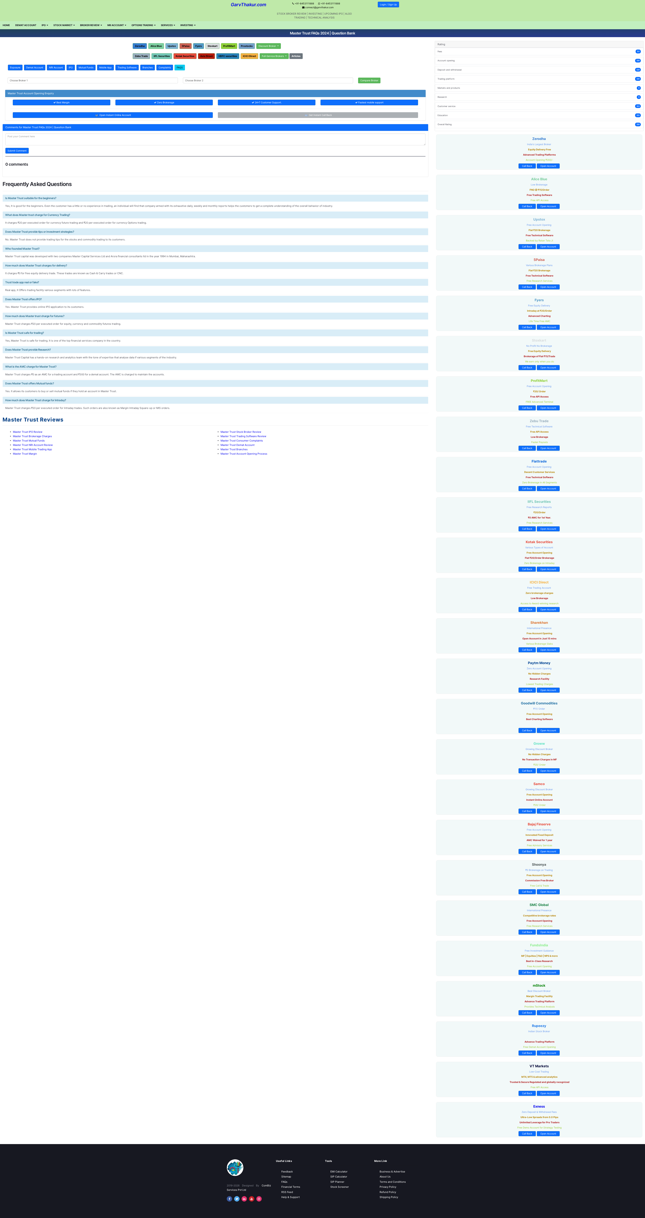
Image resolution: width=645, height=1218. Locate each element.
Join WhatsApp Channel (322, 50)
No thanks (322, 60)
